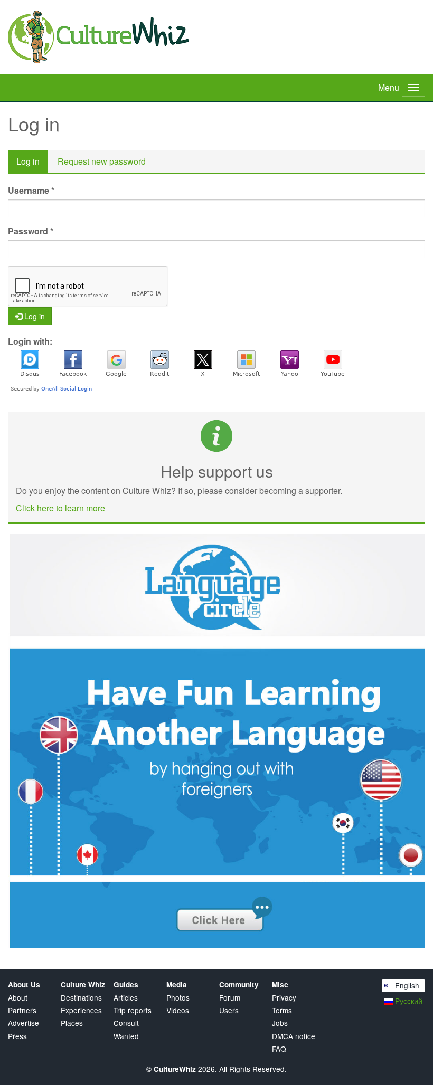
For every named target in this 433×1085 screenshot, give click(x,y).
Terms (282, 1010)
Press (17, 1036)
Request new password (102, 161)
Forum (229, 998)
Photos (178, 998)
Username (31, 190)
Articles (126, 998)
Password (30, 231)
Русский (407, 1000)
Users (229, 1010)
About (17, 998)
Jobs (280, 1023)
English (406, 985)
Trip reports (133, 1010)
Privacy (284, 998)
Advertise (23, 1023)
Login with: (30, 341)
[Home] (216, 37)
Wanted (126, 1036)
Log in (32, 164)
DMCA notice (293, 1036)
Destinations (81, 998)
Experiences (81, 1010)
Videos (177, 1010)
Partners (22, 1010)
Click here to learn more (60, 508)
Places (72, 1023)
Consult (126, 1023)
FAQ (279, 1049)
